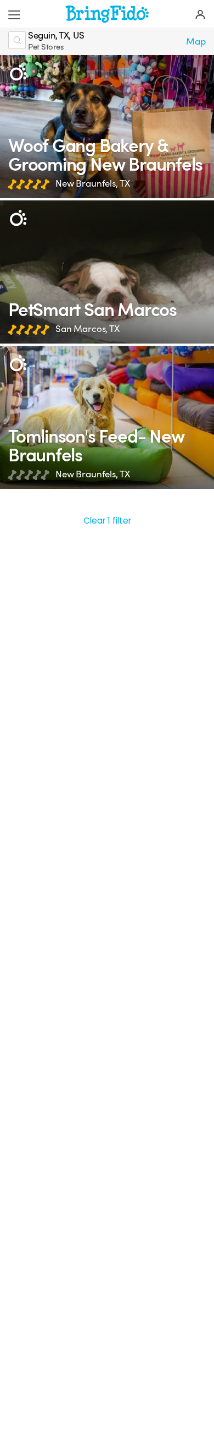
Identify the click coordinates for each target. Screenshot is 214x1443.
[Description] (17, 73)
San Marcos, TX (87, 329)
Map (196, 41)
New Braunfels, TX (92, 183)
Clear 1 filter (107, 520)
